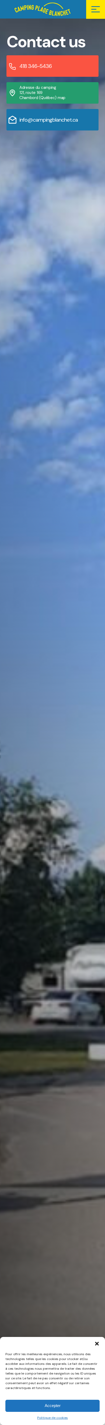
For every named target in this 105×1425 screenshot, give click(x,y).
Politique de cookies (52, 1418)
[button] (97, 1343)
